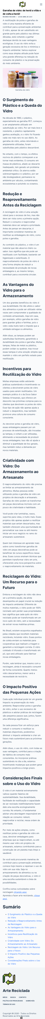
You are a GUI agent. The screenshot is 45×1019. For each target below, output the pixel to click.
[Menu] (41, 4)
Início (5, 997)
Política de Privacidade (13, 1001)
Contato (22, 997)
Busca (13, 997)
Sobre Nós (30, 1001)
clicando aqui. (20, 892)
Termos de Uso (9, 1004)
